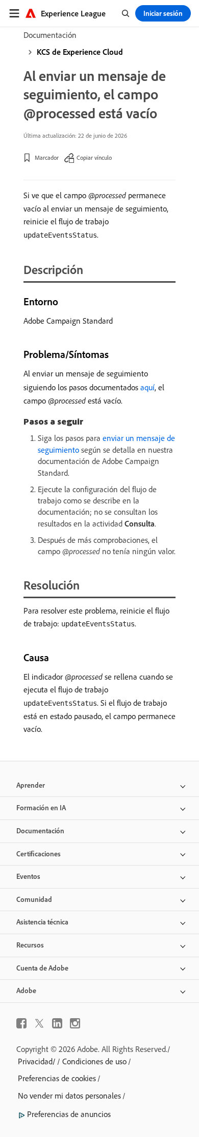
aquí (147, 387)
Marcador (47, 157)
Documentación (50, 35)
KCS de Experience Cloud (80, 52)
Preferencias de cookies (57, 1078)
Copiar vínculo (94, 157)
